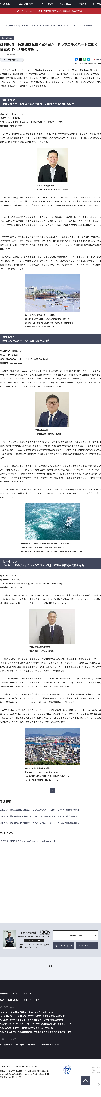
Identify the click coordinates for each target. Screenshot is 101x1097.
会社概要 (32, 1044)
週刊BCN (11, 25)
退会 (37, 1000)
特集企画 (83, 3)
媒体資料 (20, 1044)
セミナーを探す (46, 3)
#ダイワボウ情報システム (12, 60)
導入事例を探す (26, 3)
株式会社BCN (6, 1044)
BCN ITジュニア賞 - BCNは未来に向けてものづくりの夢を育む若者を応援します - (36, 1031)
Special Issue (66, 3)
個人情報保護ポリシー (49, 1044)
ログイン (16, 993)
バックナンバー (84, 946)
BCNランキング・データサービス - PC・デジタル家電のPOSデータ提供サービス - (36, 1024)
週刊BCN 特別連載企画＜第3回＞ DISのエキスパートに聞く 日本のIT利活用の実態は (40, 809)
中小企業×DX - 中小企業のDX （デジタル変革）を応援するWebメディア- (32, 1016)
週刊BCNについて (61, 946)
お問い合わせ (14, 1000)
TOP (2, 1000)
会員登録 (4, 993)
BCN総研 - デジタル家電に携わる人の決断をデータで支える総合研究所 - (32, 1020)
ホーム (2, 25)
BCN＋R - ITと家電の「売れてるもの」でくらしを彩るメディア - (28, 1012)
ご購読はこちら (75, 935)
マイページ (29, 993)
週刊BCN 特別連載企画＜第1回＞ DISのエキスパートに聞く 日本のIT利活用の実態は (40, 823)
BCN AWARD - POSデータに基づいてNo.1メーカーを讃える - (27, 1027)
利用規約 (28, 1000)
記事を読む (5, 3)
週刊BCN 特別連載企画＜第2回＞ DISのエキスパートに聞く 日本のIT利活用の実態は (40, 816)
